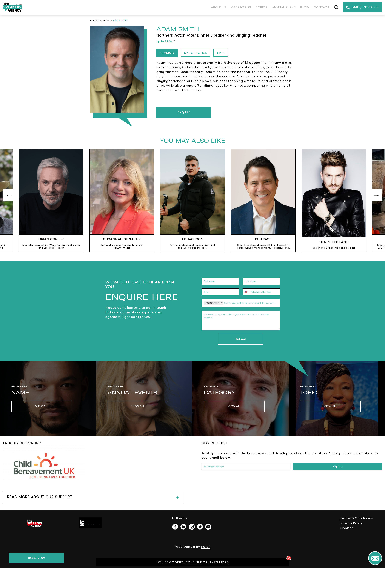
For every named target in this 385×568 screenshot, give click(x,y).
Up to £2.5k (164, 41)
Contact (321, 7)
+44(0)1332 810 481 (365, 7)
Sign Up (337, 466)
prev (9, 195)
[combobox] (246, 292)
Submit (240, 339)
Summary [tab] (167, 53)
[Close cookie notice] (288, 558)
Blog (304, 7)
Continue (193, 562)
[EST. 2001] (12, 12)
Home (93, 20)
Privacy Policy (351, 523)
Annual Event (284, 7)
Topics (262, 7)
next (376, 195)
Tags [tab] (221, 53)
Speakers (105, 20)
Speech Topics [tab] (195, 53)
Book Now (36, 558)
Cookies (347, 528)
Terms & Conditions (356, 518)
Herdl (205, 547)
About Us (219, 7)
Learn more (218, 562)
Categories (241, 7)
